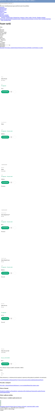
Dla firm (26, 391)
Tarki (49, 18)
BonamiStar (7, 392)
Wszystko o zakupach (5, 385)
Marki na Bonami (11, 391)
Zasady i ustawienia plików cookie (31, 406)
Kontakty (2, 391)
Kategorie (9, 18)
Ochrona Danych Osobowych (16, 406)
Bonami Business (32, 391)
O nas (5, 391)
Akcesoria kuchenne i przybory (31, 18)
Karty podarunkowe (19, 391)
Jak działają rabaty (35, 385)
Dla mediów (38, 391)
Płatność (29, 385)
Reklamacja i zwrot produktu (20, 385)
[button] (14, 91)
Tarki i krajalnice (42, 18)
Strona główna (3, 18)
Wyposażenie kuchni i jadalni (17, 18)
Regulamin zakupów (4, 406)
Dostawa (12, 385)
